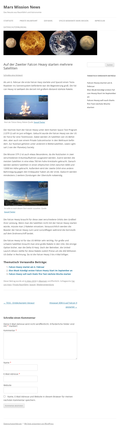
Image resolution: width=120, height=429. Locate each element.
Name (7, 362)
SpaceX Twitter (39, 122)
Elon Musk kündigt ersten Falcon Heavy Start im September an (40, 270)
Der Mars (48, 21)
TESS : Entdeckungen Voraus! (19, 302)
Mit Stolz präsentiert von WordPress (39, 423)
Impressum (100, 21)
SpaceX (32, 284)
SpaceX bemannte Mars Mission (73, 21)
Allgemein (42, 281)
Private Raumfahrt (28, 21)
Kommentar (10, 330)
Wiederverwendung (45, 284)
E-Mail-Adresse (12, 374)
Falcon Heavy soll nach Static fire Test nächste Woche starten (40, 274)
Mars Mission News (22, 7)
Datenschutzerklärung (15, 27)
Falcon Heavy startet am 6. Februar (26, 267)
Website (7, 385)
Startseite (8, 21)
